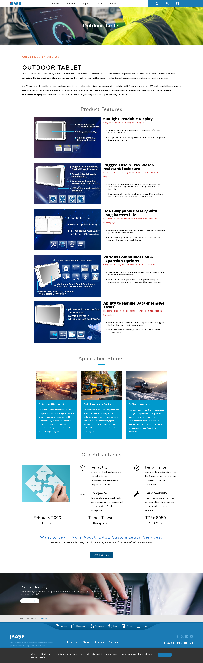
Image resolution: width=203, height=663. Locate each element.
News (129, 626)
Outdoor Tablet (42, 619)
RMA (115, 626)
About (100, 3)
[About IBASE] (46, 483)
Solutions (71, 3)
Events (144, 626)
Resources (99, 626)
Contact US (101, 555)
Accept (165, 655)
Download (80, 626)
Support (86, 3)
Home (22, 619)
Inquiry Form (29, 601)
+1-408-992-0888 (177, 643)
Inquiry (64, 626)
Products (56, 3)
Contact (114, 3)
